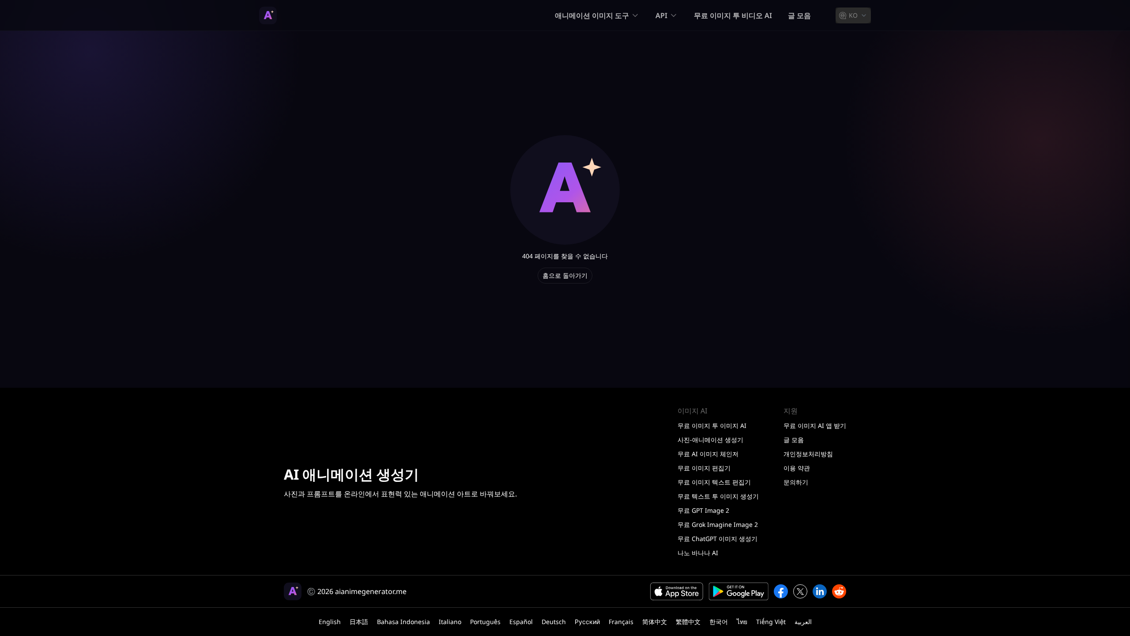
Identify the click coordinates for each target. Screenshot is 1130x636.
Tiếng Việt (771, 621)
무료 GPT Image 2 (703, 510)
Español (521, 621)
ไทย (742, 621)
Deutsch (554, 621)
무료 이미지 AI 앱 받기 (814, 425)
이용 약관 (796, 468)
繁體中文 (688, 621)
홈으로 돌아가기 (565, 275)
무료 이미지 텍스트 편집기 (714, 482)
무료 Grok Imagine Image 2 (718, 524)
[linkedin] (820, 591)
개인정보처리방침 (808, 454)
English (330, 621)
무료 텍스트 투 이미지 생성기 (718, 496)
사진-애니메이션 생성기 (710, 439)
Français (621, 621)
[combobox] (853, 15)
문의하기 (795, 482)
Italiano (450, 621)
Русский (587, 621)
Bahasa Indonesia (403, 621)
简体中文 (654, 621)
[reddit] (839, 591)
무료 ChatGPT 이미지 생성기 (717, 538)
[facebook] (781, 591)
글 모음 (799, 15)
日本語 (359, 621)
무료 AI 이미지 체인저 (708, 454)
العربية (803, 621)
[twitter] (800, 591)
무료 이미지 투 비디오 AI (733, 15)
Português (485, 621)
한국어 (718, 621)
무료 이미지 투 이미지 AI (712, 425)
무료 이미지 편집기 (704, 468)
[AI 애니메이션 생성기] (268, 15)
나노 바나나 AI (698, 553)
